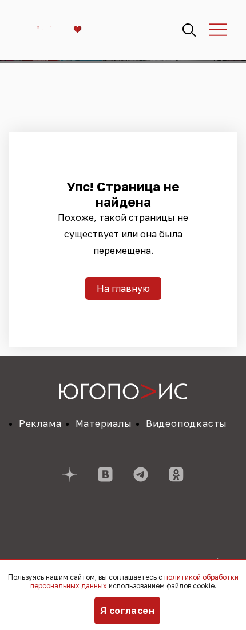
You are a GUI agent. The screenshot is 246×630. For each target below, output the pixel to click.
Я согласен (127, 610)
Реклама (40, 423)
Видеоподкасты (186, 423)
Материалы (104, 423)
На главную (123, 288)
